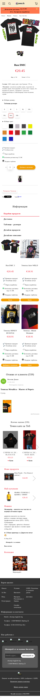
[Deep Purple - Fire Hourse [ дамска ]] (9, 477)
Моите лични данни (21, 687)
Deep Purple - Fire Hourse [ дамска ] (23, 474)
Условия (17, 588)
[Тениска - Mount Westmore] (30, 328)
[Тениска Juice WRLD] (29, 257)
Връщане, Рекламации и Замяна (19, 599)
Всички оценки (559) (20, 422)
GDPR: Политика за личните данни (32, 590)
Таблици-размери (10, 103)
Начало (3, 15)
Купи (10, 300)
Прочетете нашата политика (20, 681)
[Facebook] (4, 629)
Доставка (8, 219)
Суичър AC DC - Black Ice (10, 454)
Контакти (17, 592)
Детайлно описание (12, 235)
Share (8, 196)
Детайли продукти (12, 230)
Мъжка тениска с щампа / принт (22, 493)
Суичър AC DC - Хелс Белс (29, 454)
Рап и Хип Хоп (23, 15)
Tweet (20, 196)
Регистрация (6, 601)
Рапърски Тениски (9, 191)
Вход (3, 597)
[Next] (36, 447)
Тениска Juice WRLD (29, 265)
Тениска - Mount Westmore (29, 332)
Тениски (15, 15)
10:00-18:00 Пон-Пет (18, 625)
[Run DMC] (20, 48)
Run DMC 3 (10, 265)
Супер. (3, 393)
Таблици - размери (12, 224)
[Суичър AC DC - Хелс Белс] (29, 439)
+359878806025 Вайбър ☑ (20, 621)
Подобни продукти (12, 214)
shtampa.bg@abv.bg (16, 617)
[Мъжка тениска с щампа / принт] (9, 496)
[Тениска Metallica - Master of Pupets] (7, 407)
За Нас (4, 592)
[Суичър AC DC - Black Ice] (10, 439)
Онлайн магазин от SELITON (20, 694)
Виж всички (8, 546)
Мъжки (9, 15)
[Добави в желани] (34, 147)
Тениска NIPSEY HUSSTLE (10, 332)
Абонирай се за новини (13, 542)
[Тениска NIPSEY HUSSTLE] (10, 323)
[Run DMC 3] (10, 253)
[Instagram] (8, 629)
